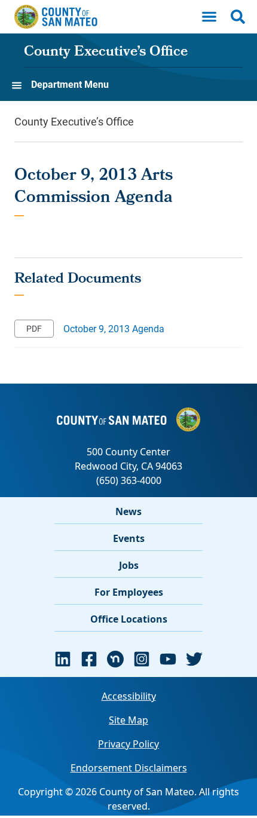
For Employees (128, 592)
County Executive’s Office (106, 53)
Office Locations (128, 619)
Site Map (128, 720)
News (128, 511)
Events (129, 538)
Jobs (129, 565)
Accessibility (129, 696)
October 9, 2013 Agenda (113, 328)
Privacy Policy (128, 743)
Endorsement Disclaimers (129, 767)
